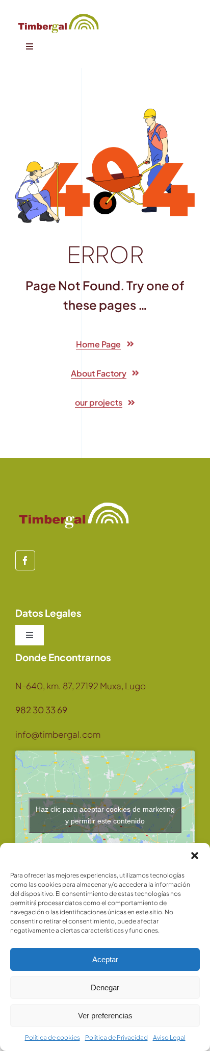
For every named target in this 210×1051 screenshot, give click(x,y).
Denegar (105, 987)
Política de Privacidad (116, 1037)
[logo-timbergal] (58, 15)
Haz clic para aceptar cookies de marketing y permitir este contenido (105, 815)
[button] (195, 855)
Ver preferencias (105, 1015)
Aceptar (105, 959)
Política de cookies (52, 1037)
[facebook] (25, 560)
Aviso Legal (169, 1037)
